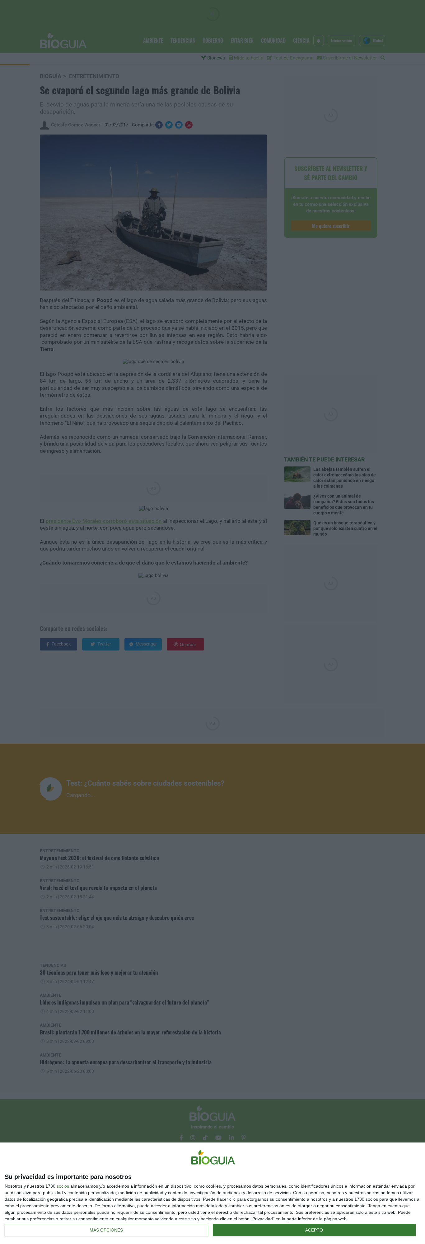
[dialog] (212, 1193)
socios (63, 1186)
